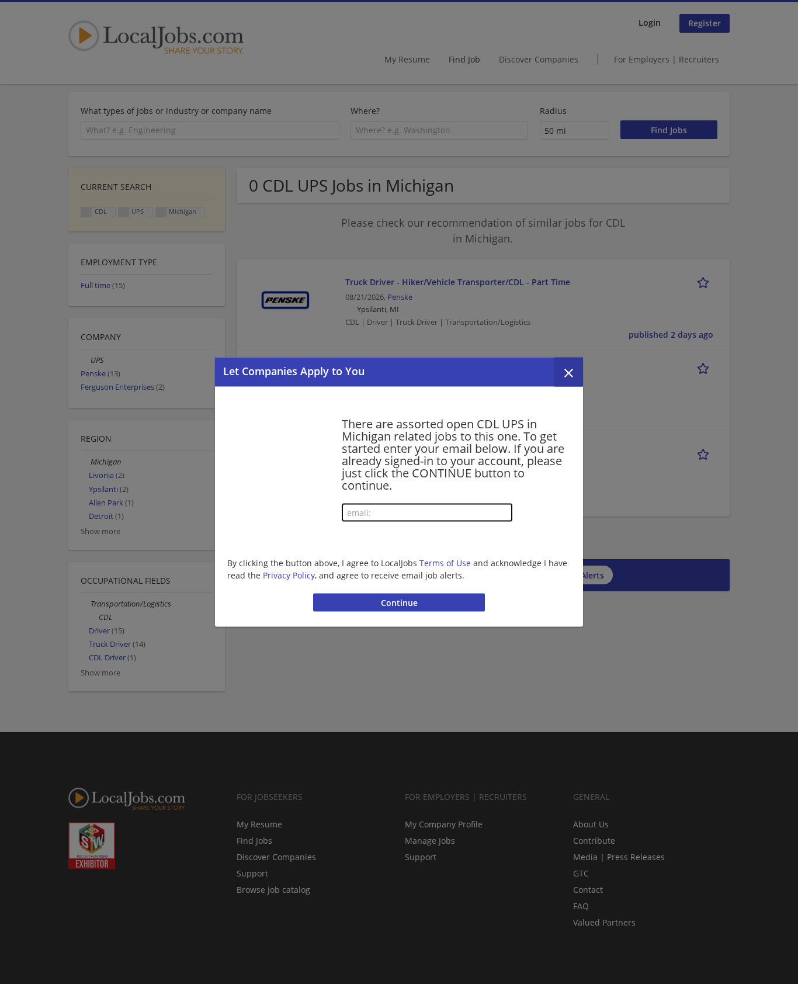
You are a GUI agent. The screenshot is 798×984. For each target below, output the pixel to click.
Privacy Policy (289, 574)
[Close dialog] (568, 372)
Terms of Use (445, 562)
